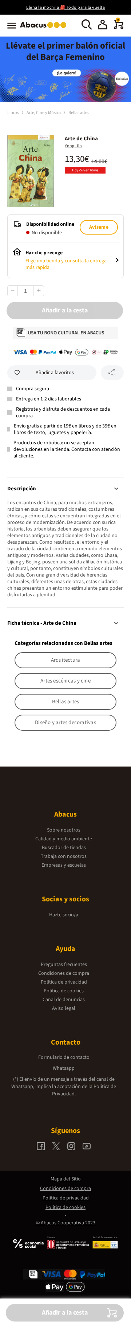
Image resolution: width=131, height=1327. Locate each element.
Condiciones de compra (63, 973)
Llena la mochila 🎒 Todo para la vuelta (65, 7)
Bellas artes (78, 113)
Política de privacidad (64, 982)
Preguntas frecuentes (64, 964)
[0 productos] (119, 28)
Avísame (98, 227)
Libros (13, 113)
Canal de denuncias (64, 999)
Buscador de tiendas (64, 847)
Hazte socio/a (63, 915)
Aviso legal (63, 1008)
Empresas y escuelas (63, 865)
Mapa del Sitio (66, 1179)
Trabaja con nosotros (64, 856)
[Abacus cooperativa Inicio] (45, 28)
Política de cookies (64, 991)
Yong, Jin (73, 146)
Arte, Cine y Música (44, 113)
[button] (103, 25)
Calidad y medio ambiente (63, 839)
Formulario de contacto (64, 1057)
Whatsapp (64, 1068)
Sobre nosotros (63, 830)
